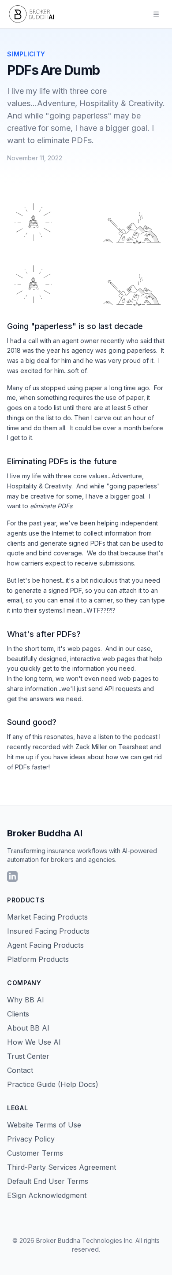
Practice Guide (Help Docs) (52, 1084)
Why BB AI (25, 999)
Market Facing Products (47, 917)
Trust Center (28, 1056)
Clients (18, 1013)
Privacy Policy (31, 1139)
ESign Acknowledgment (46, 1195)
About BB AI (28, 1028)
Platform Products (38, 959)
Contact (20, 1070)
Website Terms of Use (44, 1124)
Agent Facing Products (45, 945)
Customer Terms (35, 1153)
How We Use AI (34, 1042)
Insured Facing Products (48, 931)
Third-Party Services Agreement (61, 1167)
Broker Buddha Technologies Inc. (85, 1240)
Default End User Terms (47, 1181)
